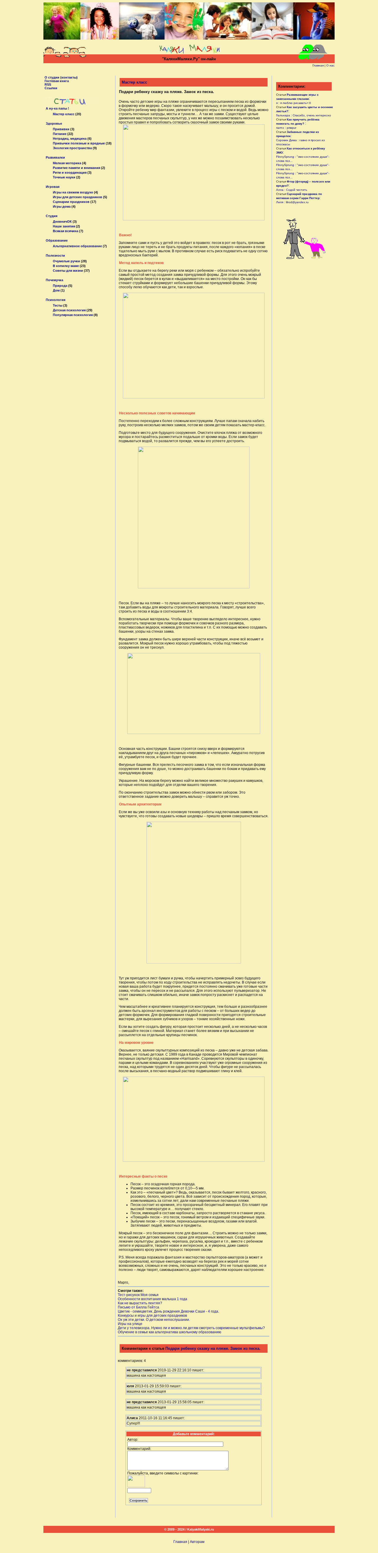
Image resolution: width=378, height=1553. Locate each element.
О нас (330, 65)
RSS (48, 84)
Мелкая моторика (67, 163)
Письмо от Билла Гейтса (138, 1307)
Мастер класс (63, 114)
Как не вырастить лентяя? (140, 1303)
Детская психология (69, 310)
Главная (318, 65)
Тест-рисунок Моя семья (138, 1295)
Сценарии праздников (71, 202)
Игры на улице (130, 1324)
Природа (60, 285)
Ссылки (51, 88)
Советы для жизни (68, 270)
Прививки (61, 129)
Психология (55, 300)
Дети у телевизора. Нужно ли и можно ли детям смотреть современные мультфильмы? (191, 1328)
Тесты (57, 305)
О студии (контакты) (61, 77)
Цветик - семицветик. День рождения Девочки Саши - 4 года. (168, 1311)
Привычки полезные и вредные (79, 143)
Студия (51, 216)
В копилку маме (66, 266)
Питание (59, 134)
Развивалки (55, 157)
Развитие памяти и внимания (76, 168)
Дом (56, 290)
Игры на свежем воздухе (73, 192)
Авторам (197, 1542)
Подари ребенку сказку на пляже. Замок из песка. (212, 1348)
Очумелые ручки (66, 261)
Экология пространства (72, 148)
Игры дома (62, 206)
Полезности (55, 255)
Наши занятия (64, 226)
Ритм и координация (70, 172)
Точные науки (64, 177)
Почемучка (54, 280)
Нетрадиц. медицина (70, 138)
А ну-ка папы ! (57, 108)
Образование (57, 240)
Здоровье (54, 123)
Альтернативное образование (77, 246)
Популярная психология (73, 315)
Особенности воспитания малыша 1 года (152, 1299)
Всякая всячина (65, 231)
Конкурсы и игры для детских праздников (152, 1315)
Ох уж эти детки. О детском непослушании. (154, 1320)
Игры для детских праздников (77, 197)
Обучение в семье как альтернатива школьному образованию (169, 1332)
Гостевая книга (57, 81)
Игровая (52, 186)
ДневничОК (62, 221)
